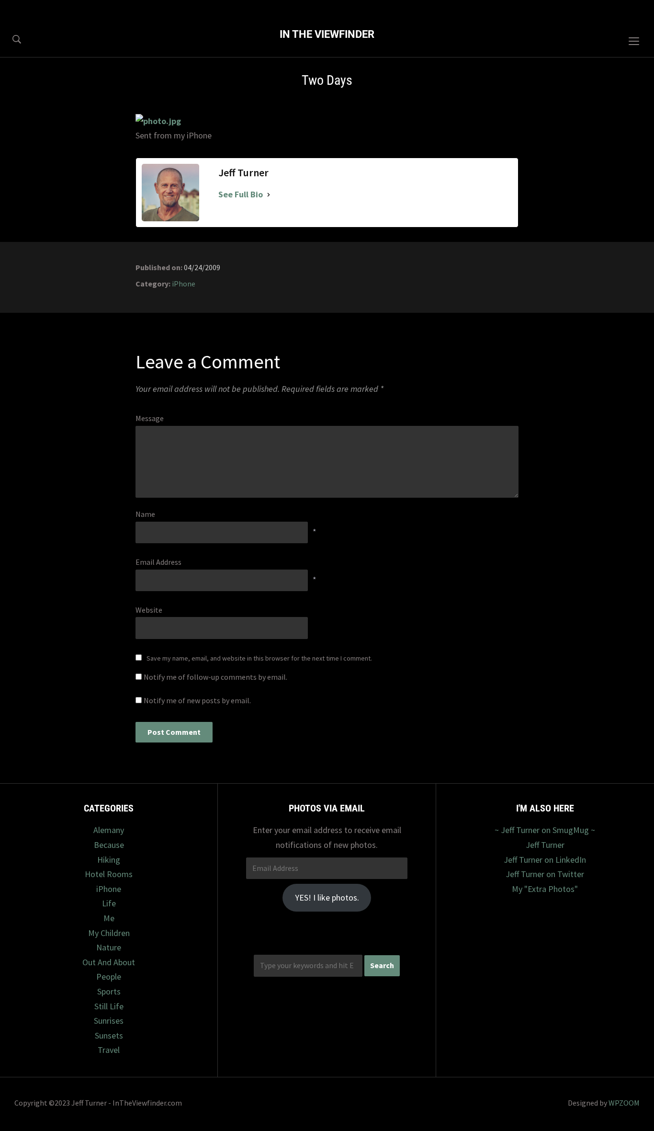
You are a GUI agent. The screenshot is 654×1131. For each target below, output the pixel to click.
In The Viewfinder (327, 34)
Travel (109, 1049)
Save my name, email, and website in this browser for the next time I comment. (259, 658)
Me (108, 918)
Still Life (109, 1006)
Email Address (158, 562)
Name (145, 514)
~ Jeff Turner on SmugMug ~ (545, 829)
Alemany (108, 829)
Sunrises (109, 1020)
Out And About (108, 962)
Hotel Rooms (109, 874)
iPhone (183, 283)
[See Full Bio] (268, 194)
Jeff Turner (545, 844)
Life (109, 903)
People (108, 976)
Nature (108, 947)
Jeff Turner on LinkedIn (545, 859)
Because (109, 844)
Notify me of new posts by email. (197, 700)
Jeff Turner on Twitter (545, 874)
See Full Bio (240, 194)
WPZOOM (624, 1103)
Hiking (108, 859)
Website (148, 610)
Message (149, 418)
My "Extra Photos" (545, 888)
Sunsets (109, 1035)
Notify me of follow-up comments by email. (215, 677)
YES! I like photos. (327, 897)
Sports (109, 991)
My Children (109, 932)
